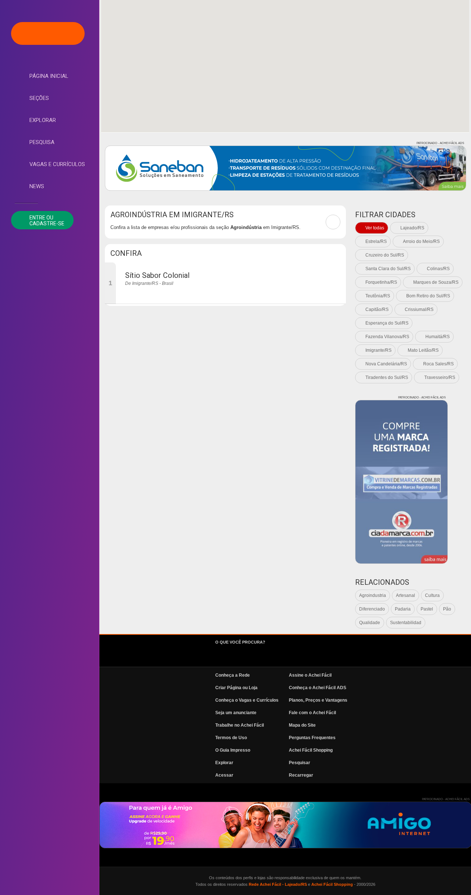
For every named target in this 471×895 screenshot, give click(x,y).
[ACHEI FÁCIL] (48, 33)
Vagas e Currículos (57, 164)
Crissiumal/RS (419, 309)
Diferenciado (372, 609)
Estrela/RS (376, 241)
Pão (447, 609)
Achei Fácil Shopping (311, 750)
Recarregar (301, 775)
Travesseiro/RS (439, 377)
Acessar (224, 775)
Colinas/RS (438, 268)
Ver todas (374, 227)
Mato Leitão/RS (423, 350)
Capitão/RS (377, 309)
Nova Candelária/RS (386, 363)
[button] (285, 61)
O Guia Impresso (232, 750)
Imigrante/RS (378, 350)
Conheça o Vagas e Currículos (247, 700)
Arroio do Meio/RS (421, 241)
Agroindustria (372, 595)
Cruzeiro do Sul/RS (384, 255)
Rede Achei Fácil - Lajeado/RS (278, 884)
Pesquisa (41, 142)
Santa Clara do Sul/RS (388, 268)
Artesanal (405, 595)
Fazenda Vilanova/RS (387, 336)
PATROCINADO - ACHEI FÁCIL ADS (440, 143)
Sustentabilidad (405, 622)
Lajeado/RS (412, 227)
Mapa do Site (302, 725)
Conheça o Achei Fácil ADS (317, 687)
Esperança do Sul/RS (386, 323)
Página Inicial (48, 76)
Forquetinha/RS (381, 282)
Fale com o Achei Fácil (312, 712)
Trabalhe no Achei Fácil (239, 725)
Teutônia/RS (377, 295)
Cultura (432, 595)
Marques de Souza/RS (435, 282)
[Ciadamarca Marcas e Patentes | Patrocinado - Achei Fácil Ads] (401, 482)
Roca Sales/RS (438, 363)
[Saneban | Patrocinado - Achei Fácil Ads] (285, 168)
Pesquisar (299, 762)
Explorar (42, 120)
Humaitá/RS (437, 336)
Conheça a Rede (232, 675)
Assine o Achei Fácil (310, 675)
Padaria (403, 609)
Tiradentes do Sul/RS (386, 377)
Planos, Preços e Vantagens (318, 700)
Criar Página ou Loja (236, 687)
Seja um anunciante (235, 712)
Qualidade (369, 622)
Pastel (427, 609)
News (36, 186)
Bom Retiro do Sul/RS (428, 295)
